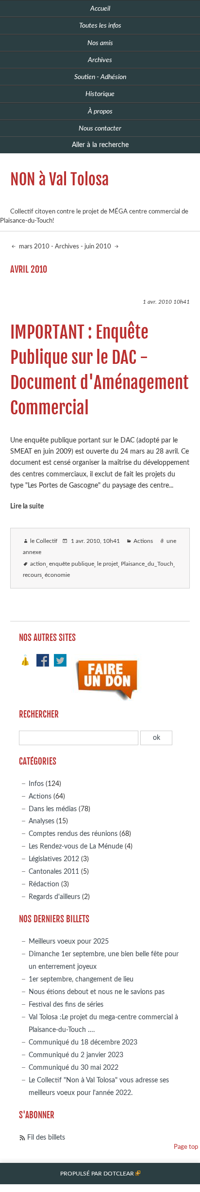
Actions (143, 541)
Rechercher (39, 714)
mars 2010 (33, 247)
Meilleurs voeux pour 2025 (69, 941)
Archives (67, 247)
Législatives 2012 (54, 859)
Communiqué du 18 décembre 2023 (83, 1042)
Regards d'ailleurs (54, 896)
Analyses (41, 821)
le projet (107, 564)
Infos (36, 783)
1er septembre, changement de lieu (81, 979)
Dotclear (118, 1173)
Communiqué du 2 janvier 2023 (76, 1055)
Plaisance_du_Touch (147, 564)
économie (57, 575)
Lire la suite (27, 506)
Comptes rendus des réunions (73, 833)
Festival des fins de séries (66, 1004)
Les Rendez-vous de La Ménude (76, 846)
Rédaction (44, 884)
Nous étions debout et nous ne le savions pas (97, 992)
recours (32, 575)
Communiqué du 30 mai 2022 (73, 1067)
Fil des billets (46, 1137)
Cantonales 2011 (54, 871)
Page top (186, 1147)
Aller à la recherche (100, 144)
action (38, 564)
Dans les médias (53, 809)
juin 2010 (98, 247)
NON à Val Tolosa (59, 179)
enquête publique (71, 564)
